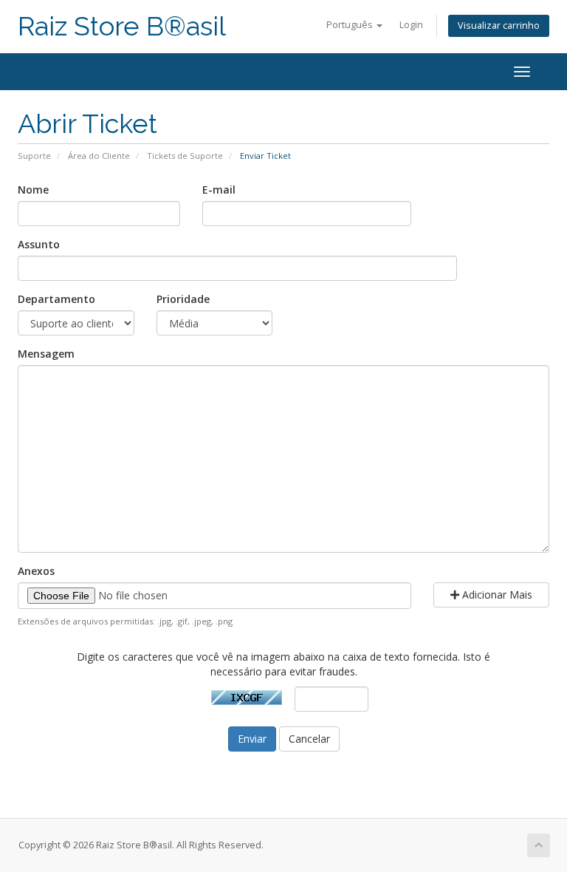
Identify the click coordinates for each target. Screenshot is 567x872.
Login (411, 24)
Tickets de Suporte (185, 155)
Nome (33, 190)
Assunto (39, 244)
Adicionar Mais (495, 594)
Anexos (36, 571)
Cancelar (309, 739)
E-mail (219, 190)
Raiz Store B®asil (122, 26)
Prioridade (183, 299)
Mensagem (46, 354)
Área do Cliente (99, 155)
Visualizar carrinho (499, 25)
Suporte (34, 155)
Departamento (56, 299)
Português (350, 24)
